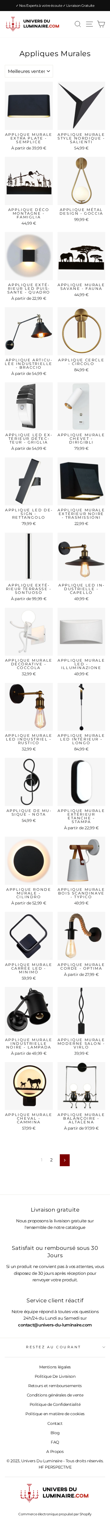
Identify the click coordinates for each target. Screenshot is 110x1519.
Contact (54, 1423)
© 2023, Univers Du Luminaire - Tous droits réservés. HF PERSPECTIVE (55, 1464)
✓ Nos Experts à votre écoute (39, 5)
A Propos (54, 1451)
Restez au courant (53, 1347)
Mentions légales (55, 1367)
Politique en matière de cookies (55, 1414)
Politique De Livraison (55, 1376)
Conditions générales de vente (55, 1395)
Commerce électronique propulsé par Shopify (55, 1514)
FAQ (55, 1442)
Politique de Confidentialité (55, 1404)
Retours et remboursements (55, 1385)
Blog (55, 1433)
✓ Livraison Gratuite (78, 5)
